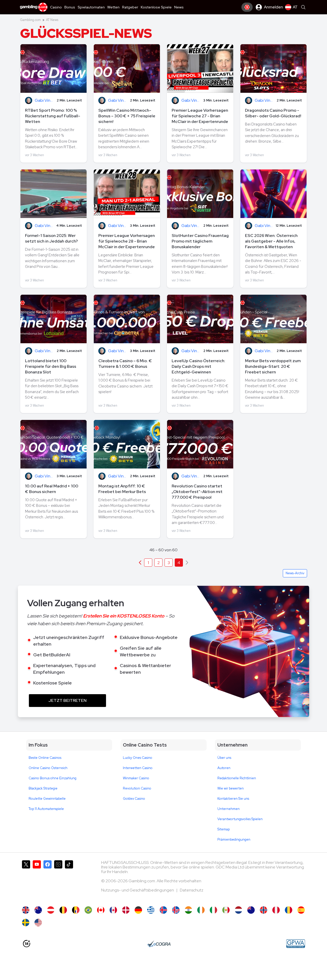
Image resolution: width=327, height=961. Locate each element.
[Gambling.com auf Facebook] (47, 880)
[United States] (38, 922)
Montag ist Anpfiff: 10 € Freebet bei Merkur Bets (122, 488)
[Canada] (100, 910)
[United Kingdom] (25, 910)
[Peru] (276, 910)
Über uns (224, 758)
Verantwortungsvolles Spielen (240, 819)
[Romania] (288, 910)
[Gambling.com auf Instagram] (58, 880)
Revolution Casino (137, 788)
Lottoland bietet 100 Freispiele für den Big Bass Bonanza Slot (50, 366)
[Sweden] (25, 922)
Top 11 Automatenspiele (46, 809)
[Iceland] (163, 910)
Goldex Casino (134, 798)
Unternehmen (228, 809)
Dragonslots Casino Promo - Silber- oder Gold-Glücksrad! (273, 113)
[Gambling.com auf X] (26, 880)
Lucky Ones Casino (137, 758)
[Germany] (138, 910)
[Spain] (301, 910)
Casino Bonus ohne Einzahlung (52, 778)
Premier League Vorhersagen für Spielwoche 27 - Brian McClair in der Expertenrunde (200, 116)
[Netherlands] (238, 910)
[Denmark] (126, 910)
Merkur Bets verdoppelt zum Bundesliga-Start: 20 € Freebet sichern (273, 366)
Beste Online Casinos (45, 758)
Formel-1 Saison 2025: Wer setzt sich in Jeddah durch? (51, 238)
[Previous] (140, 562)
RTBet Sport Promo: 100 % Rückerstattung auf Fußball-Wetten (52, 116)
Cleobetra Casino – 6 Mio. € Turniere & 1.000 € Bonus (125, 363)
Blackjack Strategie (43, 788)
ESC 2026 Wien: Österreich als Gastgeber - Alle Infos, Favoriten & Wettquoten (271, 241)
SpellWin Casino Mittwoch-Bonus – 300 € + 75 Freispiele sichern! (126, 116)
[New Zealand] (251, 910)
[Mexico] (226, 910)
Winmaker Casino (136, 778)
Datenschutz (191, 890)
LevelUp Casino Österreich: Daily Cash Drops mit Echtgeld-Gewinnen (198, 366)
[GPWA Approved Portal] (295, 943)
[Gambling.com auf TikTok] (69, 880)
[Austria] (50, 910)
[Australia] (38, 910)
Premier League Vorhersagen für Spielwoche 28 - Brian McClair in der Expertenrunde (126, 241)
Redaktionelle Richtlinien (236, 778)
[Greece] (151, 910)
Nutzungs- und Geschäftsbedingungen (138, 890)
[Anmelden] (247, 7)
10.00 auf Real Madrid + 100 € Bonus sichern (51, 488)
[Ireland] (201, 910)
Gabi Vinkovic (44, 100)
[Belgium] (63, 910)
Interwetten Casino (138, 768)
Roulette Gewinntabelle (47, 798)
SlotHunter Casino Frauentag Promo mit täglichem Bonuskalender (200, 241)
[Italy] (213, 910)
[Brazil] (88, 910)
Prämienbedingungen (233, 839)
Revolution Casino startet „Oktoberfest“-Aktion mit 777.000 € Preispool (197, 491)
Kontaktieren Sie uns (233, 798)
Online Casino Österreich (48, 768)
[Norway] (263, 910)
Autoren (223, 768)
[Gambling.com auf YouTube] (37, 880)
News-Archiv (295, 573)
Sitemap (223, 829)
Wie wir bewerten (230, 788)
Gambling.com (30, 20)
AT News (52, 20)
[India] (188, 910)
